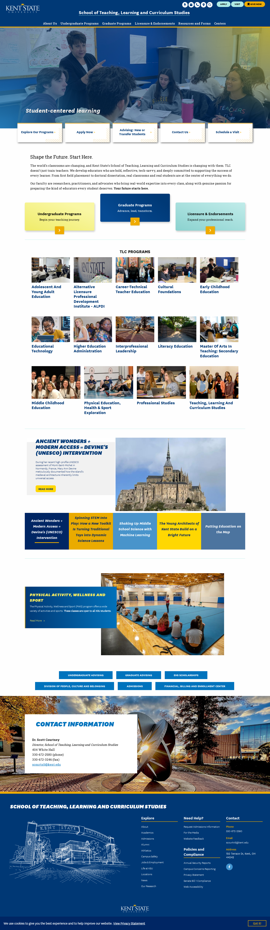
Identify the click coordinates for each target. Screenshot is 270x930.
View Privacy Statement (129, 923)
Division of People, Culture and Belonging (74, 686)
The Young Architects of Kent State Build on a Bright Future (179, 529)
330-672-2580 (234, 831)
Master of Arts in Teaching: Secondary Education (219, 351)
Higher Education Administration (90, 348)
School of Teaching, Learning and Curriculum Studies (134, 12)
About (144, 827)
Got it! (257, 923)
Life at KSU (147, 868)
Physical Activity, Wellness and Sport (67, 597)
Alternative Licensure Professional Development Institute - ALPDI (89, 296)
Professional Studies (156, 402)
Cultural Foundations (169, 289)
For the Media (191, 832)
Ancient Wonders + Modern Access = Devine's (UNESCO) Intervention (72, 446)
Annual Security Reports (197, 863)
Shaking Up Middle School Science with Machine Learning (135, 529)
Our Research (148, 886)
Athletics (146, 850)
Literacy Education (175, 346)
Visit (237, 4)
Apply (223, 4)
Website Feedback (194, 838)
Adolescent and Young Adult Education (46, 291)
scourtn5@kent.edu (46, 764)
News (144, 880)
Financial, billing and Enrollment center (194, 686)
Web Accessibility (193, 887)
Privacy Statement (194, 875)
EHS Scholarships (186, 675)
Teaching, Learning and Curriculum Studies (211, 405)
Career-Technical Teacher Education (133, 289)
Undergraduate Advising (86, 675)
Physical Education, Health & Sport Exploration (102, 407)
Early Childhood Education (215, 289)
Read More (45, 489)
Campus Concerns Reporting (199, 869)
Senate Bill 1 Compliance (197, 881)
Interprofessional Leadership (132, 348)
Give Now (256, 4)
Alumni (145, 844)
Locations (146, 874)
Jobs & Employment (152, 862)
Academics (147, 832)
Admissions (135, 686)
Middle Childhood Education (48, 405)
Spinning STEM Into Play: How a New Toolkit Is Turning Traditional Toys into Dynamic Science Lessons (91, 529)
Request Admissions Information (202, 827)
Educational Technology (43, 348)
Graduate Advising (138, 675)
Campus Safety (149, 856)
